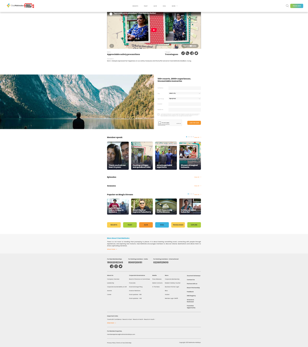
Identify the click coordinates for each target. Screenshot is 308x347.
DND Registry (191, 296)
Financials (132, 283)
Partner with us (192, 284)
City (159, 93)
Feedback (190, 292)
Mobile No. (160, 109)
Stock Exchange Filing (135, 287)
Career (109, 294)
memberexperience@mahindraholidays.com (121, 334)
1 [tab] (186, 136)
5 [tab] (193, 136)
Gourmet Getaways (193, 276)
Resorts (135, 6)
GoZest (167, 294)
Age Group (161, 98)
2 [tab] (188, 136)
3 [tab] (189, 136)
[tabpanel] (118, 156)
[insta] (116, 266)
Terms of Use (121, 343)
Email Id (160, 104)
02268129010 (160, 262)
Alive (155, 6)
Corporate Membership (172, 279)
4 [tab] (191, 136)
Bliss (166, 290)
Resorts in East (127, 319)
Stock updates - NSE (135, 298)
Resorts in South (149, 319)
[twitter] (120, 266)
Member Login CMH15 (171, 298)
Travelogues (178, 225)
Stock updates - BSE (135, 294)
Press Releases (157, 279)
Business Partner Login (172, 287)
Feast (146, 6)
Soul (164, 6)
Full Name (160, 88)
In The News (156, 287)
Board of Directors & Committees (139, 279)
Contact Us (191, 280)
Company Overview (113, 279)
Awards (109, 290)
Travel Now (297, 6)
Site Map (128, 343)
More (173, 6)
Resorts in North (138, 319)
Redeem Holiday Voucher (172, 283)
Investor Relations (134, 290)
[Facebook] (111, 266)
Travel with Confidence (114, 319)
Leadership (110, 283)
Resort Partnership (193, 288)
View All (196, 137)
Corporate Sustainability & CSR (117, 287)
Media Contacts (157, 283)
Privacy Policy (111, 343)
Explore (194, 225)
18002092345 (115, 262)
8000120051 (135, 262)
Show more (111, 249)
